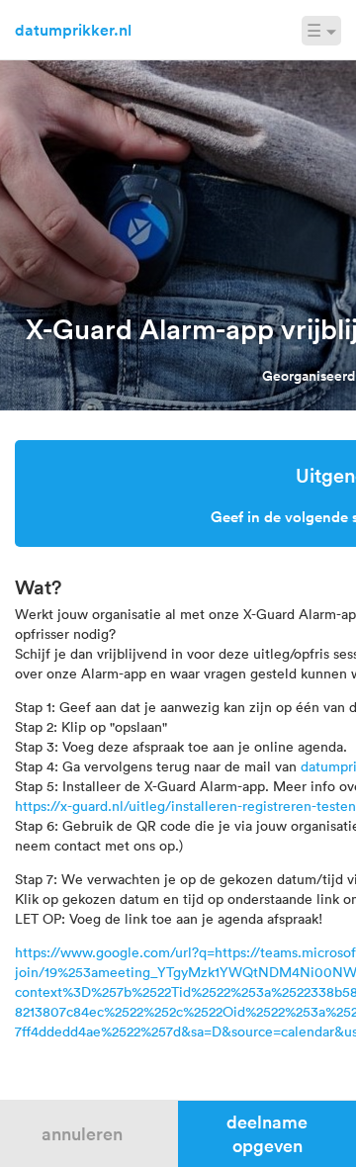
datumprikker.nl (73, 30)
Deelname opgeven (267, 1133)
